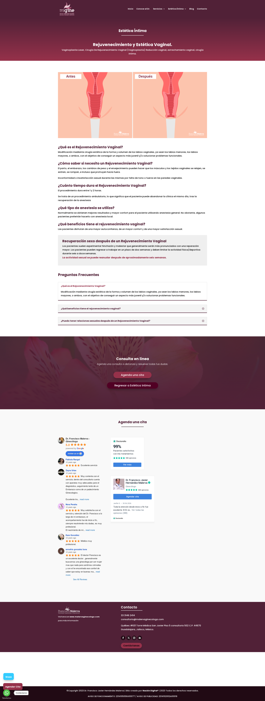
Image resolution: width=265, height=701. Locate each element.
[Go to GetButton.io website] (6, 698)
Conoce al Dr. (143, 8)
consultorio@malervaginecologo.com (142, 619)
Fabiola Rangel (73, 459)
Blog (191, 8)
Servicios (157, 8)
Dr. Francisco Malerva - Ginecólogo (78, 440)
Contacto (202, 8)
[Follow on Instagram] (134, 638)
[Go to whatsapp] (6, 692)
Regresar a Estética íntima (132, 385)
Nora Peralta (71, 504)
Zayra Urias (71, 470)
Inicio (130, 8)
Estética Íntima (176, 8)
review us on (73, 453)
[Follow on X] (128, 638)
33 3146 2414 (128, 615)
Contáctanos (131, 645)
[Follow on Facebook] (123, 638)
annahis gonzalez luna (76, 549)
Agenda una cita (132, 375)
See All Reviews (80, 579)
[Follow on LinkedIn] (139, 638)
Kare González (72, 535)
